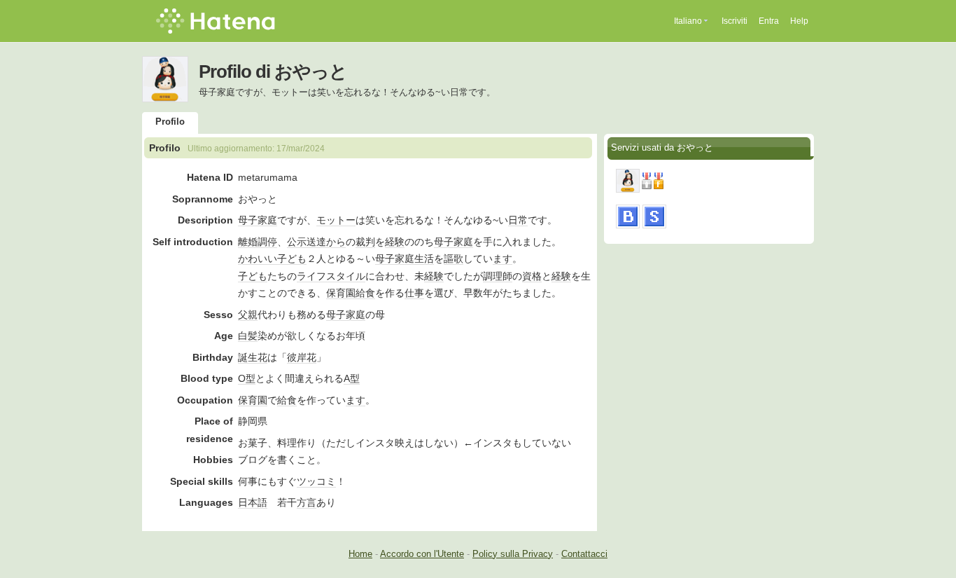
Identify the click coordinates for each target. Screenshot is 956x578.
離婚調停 (257, 241)
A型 (352, 378)
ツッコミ (316, 481)
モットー (336, 220)
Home (360, 554)
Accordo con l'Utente (422, 554)
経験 (395, 241)
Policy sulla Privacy (512, 554)
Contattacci (584, 554)
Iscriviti (734, 21)
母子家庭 (257, 220)
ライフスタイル (331, 276)
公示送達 (306, 241)
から (336, 241)
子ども (292, 258)
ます (502, 258)
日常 (518, 220)
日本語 (252, 502)
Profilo (170, 121)
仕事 (414, 292)
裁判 (365, 241)
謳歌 (453, 258)
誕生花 (252, 357)
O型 (246, 378)
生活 (424, 258)
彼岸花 (301, 357)
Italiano (688, 21)
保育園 (341, 292)
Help (799, 21)
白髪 (248, 335)
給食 (365, 292)
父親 (248, 314)
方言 (306, 502)
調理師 (497, 276)
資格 (532, 276)
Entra (769, 21)
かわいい (257, 258)
